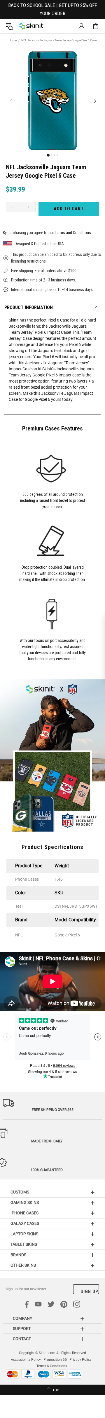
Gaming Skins (24, 1202)
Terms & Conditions (51, 1366)
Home (13, 40)
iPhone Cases (24, 1213)
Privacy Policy (80, 1360)
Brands (18, 1254)
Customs (19, 1192)
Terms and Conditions (73, 232)
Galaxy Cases (24, 1223)
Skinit (32, 26)
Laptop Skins (24, 1234)
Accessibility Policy (26, 1360)
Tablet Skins (23, 1244)
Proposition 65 (55, 1360)
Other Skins (23, 1265)
